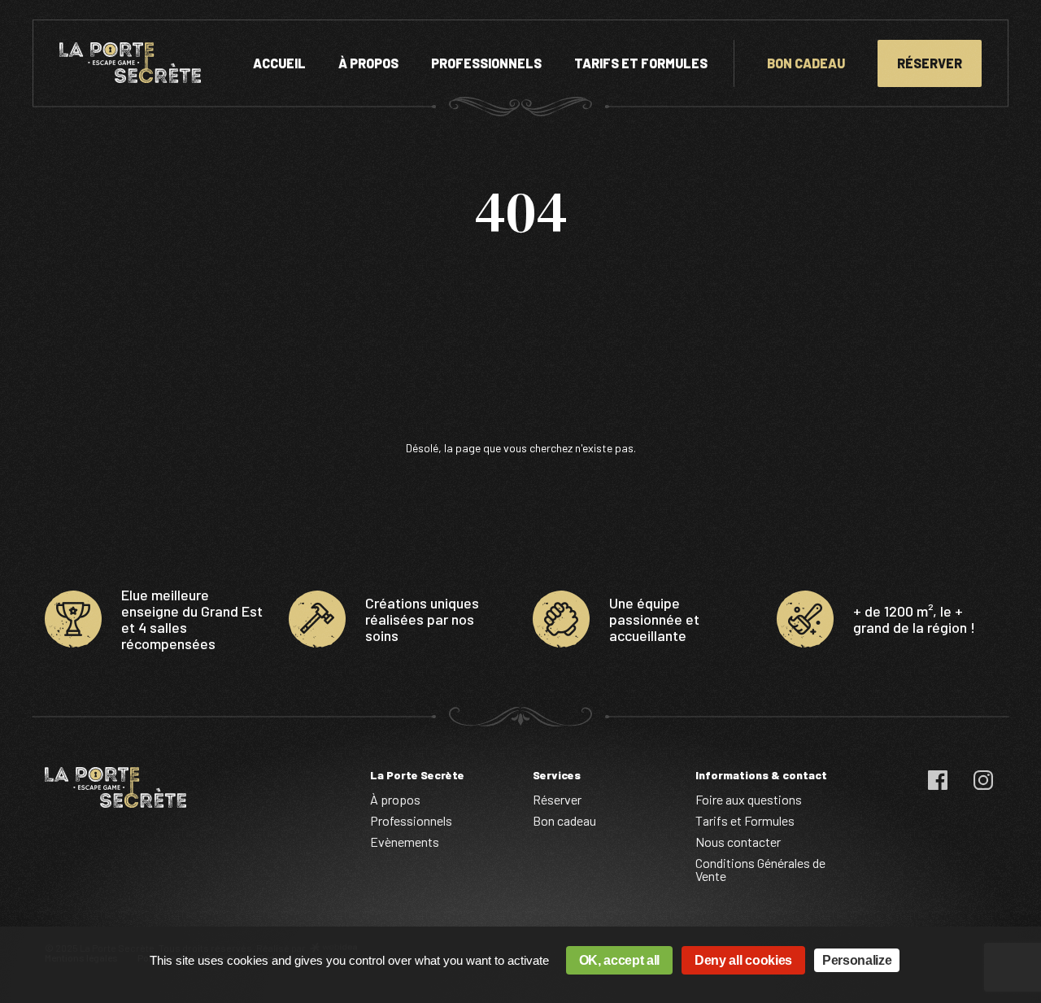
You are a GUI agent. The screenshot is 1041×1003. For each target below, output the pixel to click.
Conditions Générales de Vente (760, 869)
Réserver (557, 799)
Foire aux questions (748, 799)
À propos (368, 63)
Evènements (404, 841)
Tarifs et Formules (641, 63)
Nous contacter (738, 841)
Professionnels (486, 63)
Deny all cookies (743, 960)
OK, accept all (619, 960)
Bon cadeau (806, 63)
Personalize (856, 960)
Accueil (279, 63)
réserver (929, 63)
